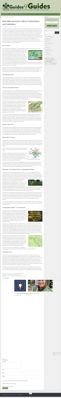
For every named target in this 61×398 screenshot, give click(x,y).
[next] (3, 358)
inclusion (56, 59)
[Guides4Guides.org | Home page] (26, 6)
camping (52, 57)
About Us (16, 14)
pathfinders (48, 61)
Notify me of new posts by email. (7, 386)
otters (50, 60)
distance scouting (7, 273)
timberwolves (51, 64)
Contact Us (21, 14)
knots (57, 59)
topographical (19, 273)
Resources (11, 14)
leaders (48, 60)
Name (3, 369)
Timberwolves (48, 54)
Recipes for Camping (49, 49)
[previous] (2, 358)
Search (46, 30)
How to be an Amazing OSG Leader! (33, 293)
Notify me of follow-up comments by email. (9, 383)
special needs (47, 64)
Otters (47, 45)
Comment (4, 361)
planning (46, 63)
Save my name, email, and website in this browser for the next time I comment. (15, 380)
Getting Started (48, 38)
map (11, 273)
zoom (23, 273)
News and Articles (5, 14)
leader (45, 60)
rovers (48, 63)
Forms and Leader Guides (50, 36)
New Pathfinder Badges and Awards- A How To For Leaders (23, 293)
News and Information (49, 43)
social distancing (14, 273)
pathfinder (53, 60)
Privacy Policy (20, 394)
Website (3, 376)
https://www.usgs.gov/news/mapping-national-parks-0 (29, 225)
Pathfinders (47, 47)
